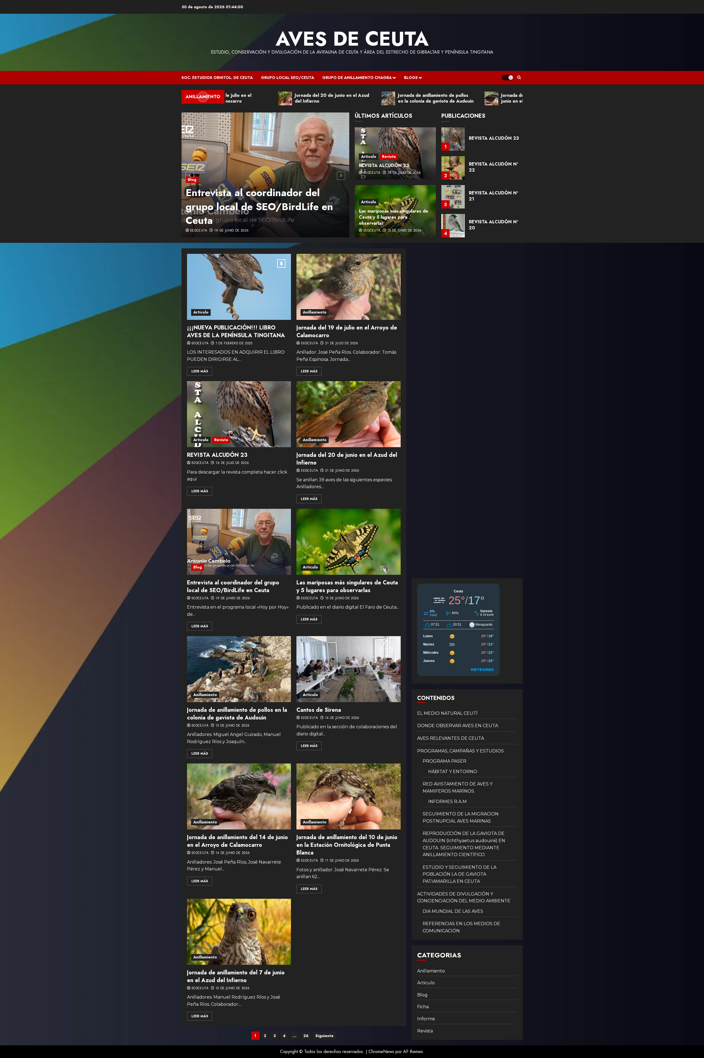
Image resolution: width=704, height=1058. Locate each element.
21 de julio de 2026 (341, 343)
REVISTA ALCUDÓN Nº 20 (493, 196)
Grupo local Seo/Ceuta (287, 77)
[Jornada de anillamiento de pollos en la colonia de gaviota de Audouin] (239, 669)
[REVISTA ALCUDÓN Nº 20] (453, 196)
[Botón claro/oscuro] (507, 77)
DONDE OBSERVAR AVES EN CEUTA (457, 725)
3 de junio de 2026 (230, 231)
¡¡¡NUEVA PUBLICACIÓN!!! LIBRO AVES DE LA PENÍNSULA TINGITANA (236, 331)
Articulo (368, 156)
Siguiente (324, 1035)
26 (306, 1035)
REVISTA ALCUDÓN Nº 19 (493, 225)
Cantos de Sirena (318, 710)
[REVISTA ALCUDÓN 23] (239, 414)
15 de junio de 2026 (404, 231)
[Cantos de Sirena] (348, 669)
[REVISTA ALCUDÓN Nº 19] (453, 225)
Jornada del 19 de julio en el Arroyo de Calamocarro (346, 331)
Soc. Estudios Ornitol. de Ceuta (217, 77)
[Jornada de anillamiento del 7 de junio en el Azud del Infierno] (239, 932)
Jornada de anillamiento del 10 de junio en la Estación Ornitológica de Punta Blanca (346, 845)
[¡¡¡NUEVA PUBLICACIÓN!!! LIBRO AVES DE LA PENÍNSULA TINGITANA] (239, 287)
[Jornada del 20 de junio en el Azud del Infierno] (348, 414)
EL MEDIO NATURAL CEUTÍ (447, 713)
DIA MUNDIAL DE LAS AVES (453, 911)
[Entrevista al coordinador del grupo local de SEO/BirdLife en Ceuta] (239, 542)
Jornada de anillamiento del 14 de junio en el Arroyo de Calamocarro (237, 841)
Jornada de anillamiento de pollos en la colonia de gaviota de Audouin (237, 714)
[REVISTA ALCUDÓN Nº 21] (453, 168)
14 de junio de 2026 (342, 718)
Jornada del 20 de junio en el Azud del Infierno (346, 459)
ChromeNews (381, 1051)
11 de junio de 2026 (342, 861)
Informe (426, 1018)
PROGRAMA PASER (444, 761)
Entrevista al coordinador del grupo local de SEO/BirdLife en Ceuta (233, 586)
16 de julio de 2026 (404, 173)
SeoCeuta (198, 231)
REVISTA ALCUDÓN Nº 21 (493, 167)
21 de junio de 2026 (342, 471)
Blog (192, 165)
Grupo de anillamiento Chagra (357, 77)
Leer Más (199, 371)
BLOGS (411, 77)
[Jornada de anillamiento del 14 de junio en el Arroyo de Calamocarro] (239, 796)
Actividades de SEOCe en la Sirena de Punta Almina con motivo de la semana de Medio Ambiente (256, 199)
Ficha (423, 1006)
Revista (389, 156)
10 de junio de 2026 (233, 988)
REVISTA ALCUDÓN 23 (384, 165)
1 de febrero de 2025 (234, 343)
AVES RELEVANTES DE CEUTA (450, 738)
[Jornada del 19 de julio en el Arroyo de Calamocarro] (348, 287)
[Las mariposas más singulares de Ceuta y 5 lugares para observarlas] (348, 542)
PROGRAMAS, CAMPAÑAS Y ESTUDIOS (460, 751)
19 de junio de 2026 (233, 598)
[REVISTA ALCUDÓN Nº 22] (453, 139)
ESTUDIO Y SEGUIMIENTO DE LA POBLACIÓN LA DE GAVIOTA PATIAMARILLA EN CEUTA (459, 874)
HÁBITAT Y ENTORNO (452, 771)
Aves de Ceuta (352, 38)
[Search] (519, 77)
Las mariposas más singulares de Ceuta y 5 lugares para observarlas (393, 217)
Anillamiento (314, 312)
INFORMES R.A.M (447, 801)
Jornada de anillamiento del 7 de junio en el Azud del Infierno (236, 976)
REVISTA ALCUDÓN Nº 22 (493, 138)
